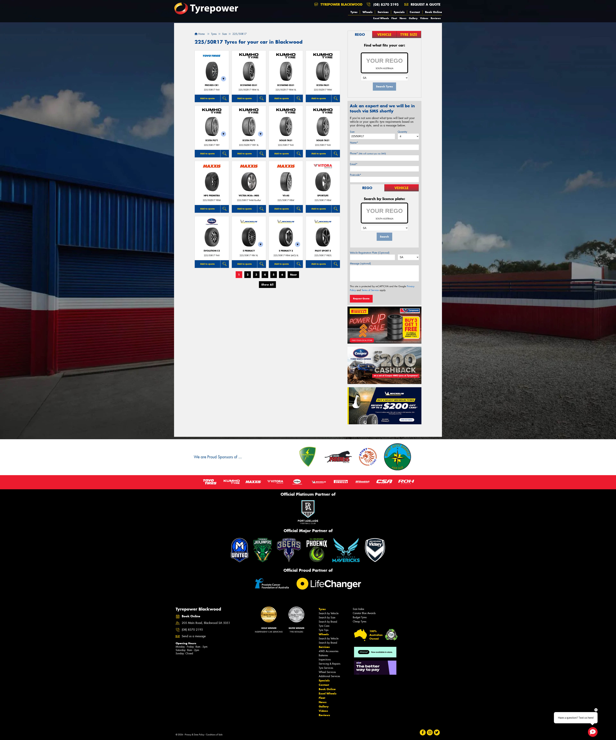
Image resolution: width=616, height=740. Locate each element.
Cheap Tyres (359, 621)
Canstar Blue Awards (364, 613)
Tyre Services (326, 668)
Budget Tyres (360, 617)
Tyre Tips (323, 630)
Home (201, 34)
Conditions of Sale (214, 734)
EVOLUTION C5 (212, 250)
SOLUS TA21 (285, 140)
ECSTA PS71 (211, 140)
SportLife (322, 195)
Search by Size (327, 617)
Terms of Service (370, 290)
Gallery (413, 18)
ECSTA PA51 (323, 85)
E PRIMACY (249, 250)
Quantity (402, 131)
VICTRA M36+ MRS (249, 195)
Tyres (354, 12)
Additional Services (329, 676)
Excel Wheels (381, 18)
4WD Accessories (328, 651)
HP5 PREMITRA (212, 195)
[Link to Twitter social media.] (437, 733)
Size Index (358, 609)
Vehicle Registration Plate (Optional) (369, 252)
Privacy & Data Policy (194, 734)
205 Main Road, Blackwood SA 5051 (206, 623)
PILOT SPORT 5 (323, 250)
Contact (415, 12)
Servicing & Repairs (329, 663)
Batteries (323, 655)
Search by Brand (328, 621)
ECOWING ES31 (248, 85)
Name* (354, 142)
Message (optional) (360, 263)
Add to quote (207, 98)
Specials (399, 12)
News (403, 18)
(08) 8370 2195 (386, 4)
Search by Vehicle (328, 613)
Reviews (436, 18)
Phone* (368, 153)
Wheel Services (327, 672)
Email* (353, 164)
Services (383, 12)
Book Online (433, 12)
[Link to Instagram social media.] (430, 733)
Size (352, 131)
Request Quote (361, 298)
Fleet (394, 18)
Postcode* (355, 175)
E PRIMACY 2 (286, 250)
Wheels (367, 12)
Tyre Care (324, 626)
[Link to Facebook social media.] (423, 733)
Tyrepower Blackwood (340, 4)
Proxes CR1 (212, 85)
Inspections (325, 659)
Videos (424, 18)
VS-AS (286, 195)
